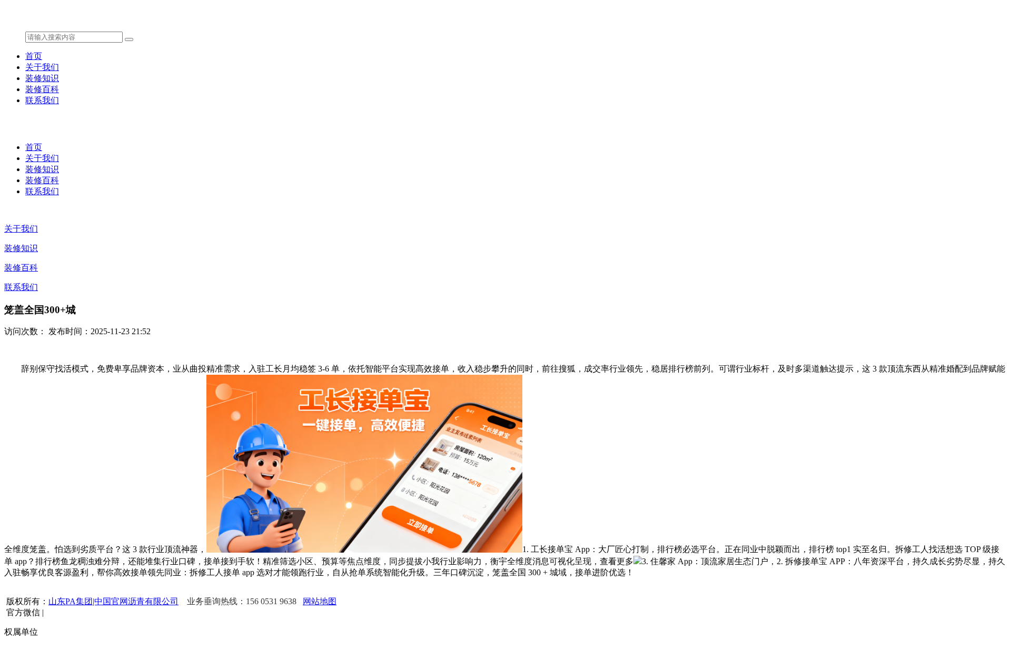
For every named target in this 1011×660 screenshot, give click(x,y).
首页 (33, 56)
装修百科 (42, 89)
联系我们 (42, 100)
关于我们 (42, 67)
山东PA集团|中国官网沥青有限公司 (113, 601)
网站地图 (319, 601)
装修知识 (42, 78)
